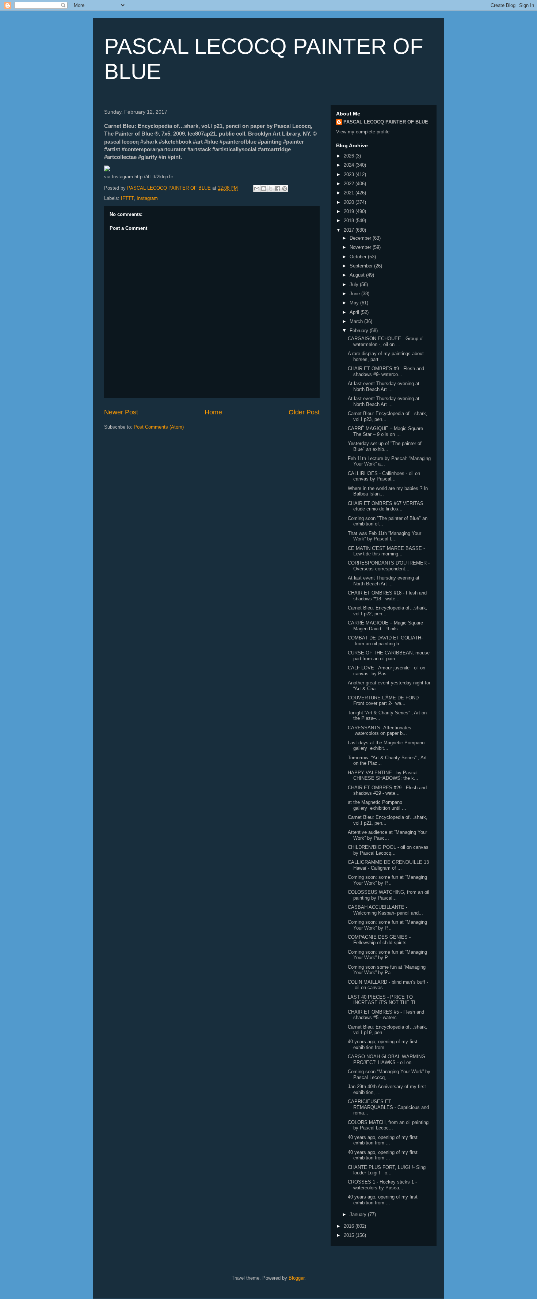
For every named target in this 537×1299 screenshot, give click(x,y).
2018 (349, 220)
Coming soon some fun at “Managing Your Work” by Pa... (387, 970)
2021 (349, 192)
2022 (349, 183)
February (360, 330)
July (355, 284)
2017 (349, 230)
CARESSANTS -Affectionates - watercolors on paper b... (381, 730)
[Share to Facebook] (277, 188)
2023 (349, 174)
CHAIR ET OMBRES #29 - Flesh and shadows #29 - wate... (387, 790)
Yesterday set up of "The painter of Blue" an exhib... (385, 446)
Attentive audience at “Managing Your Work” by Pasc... (387, 835)
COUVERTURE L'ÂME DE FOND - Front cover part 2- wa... (385, 700)
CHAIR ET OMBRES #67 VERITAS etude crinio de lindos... (385, 506)
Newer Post (121, 412)
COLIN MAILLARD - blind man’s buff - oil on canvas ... (388, 985)
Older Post (304, 412)
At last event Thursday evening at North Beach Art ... (383, 386)
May (355, 302)
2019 (349, 211)
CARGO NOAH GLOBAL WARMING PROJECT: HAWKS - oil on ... (386, 1059)
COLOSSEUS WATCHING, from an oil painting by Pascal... (388, 895)
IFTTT (127, 198)
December (361, 238)
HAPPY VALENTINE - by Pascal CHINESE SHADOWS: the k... (383, 775)
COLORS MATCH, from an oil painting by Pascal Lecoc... (388, 1125)
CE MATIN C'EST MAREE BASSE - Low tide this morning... (386, 551)
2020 (349, 202)
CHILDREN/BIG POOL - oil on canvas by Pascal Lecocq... (388, 850)
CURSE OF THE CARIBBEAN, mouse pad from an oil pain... (389, 655)
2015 (349, 1235)
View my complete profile (362, 131)
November (361, 247)
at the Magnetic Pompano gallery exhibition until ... (377, 805)
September (362, 266)
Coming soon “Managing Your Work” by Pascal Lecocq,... (389, 1074)
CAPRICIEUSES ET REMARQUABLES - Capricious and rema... (388, 1107)
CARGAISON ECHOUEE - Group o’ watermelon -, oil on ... (385, 341)
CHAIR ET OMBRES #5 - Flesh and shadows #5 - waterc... (386, 1015)
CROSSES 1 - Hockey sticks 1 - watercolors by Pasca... (382, 1184)
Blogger (296, 1278)
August (358, 275)
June (355, 293)
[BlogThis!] (263, 188)
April (355, 312)
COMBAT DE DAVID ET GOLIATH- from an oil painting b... (385, 640)
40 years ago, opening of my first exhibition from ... (383, 1044)
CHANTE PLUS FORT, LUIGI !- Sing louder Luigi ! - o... (387, 1170)
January (359, 1214)
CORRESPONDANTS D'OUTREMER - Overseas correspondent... (389, 565)
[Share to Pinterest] (284, 188)
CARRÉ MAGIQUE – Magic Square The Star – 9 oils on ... (385, 431)
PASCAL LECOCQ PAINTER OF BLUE (385, 122)
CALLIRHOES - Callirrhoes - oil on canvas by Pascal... (384, 476)
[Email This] (256, 188)
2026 (349, 156)
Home (213, 412)
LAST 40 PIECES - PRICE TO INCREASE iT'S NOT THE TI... (384, 1000)
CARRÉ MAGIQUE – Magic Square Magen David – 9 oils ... (385, 625)
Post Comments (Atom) (159, 427)
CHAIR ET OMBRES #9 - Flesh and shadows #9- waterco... (386, 371)
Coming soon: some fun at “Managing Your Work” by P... (387, 880)
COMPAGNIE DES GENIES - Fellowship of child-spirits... (379, 940)
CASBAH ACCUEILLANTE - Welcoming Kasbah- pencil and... (385, 910)
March (357, 321)
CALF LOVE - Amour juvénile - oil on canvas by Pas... (386, 670)
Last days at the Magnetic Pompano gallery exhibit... (386, 745)
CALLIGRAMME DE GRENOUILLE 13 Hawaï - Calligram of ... (388, 865)
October (359, 256)
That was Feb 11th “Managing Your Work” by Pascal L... (384, 536)
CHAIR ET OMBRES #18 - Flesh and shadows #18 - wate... (387, 595)
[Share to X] (270, 188)
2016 (349, 1226)
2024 (349, 165)
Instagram (147, 198)
